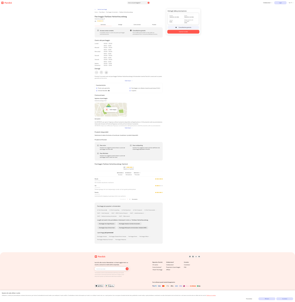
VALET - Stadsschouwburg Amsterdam (107, 216)
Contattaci (187, 265)
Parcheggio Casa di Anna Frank (107, 227)
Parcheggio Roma (132, 236)
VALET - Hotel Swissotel (103, 213)
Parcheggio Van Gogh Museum (106, 223)
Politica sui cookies (211, 295)
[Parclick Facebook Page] (196, 256)
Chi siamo (155, 265)
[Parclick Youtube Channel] (199, 256)
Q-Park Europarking (114, 210)
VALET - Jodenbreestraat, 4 (137, 213)
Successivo (134, 199)
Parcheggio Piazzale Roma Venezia (117, 236)
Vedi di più (128, 81)
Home (96, 12)
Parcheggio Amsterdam (112, 12)
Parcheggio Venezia (102, 236)
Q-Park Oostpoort (137, 210)
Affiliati (168, 270)
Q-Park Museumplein (150, 210)
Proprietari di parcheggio (173, 267)
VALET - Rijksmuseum (124, 216)
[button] (109, 90)
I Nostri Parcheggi (157, 270)
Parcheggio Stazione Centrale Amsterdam (129, 223)
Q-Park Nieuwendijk (102, 210)
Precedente (123, 199)
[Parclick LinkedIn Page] (193, 256)
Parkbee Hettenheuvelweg (126, 12)
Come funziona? (156, 267)
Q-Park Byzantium (126, 210)
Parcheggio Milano (144, 236)
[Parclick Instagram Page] (190, 256)
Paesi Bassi (102, 12)
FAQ (185, 267)
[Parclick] (6, 3)
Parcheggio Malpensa (120, 239)
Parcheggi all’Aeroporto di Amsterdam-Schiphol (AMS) (132, 227)
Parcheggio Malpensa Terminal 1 (105, 239)
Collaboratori (170, 265)
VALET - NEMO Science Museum (119, 213)
